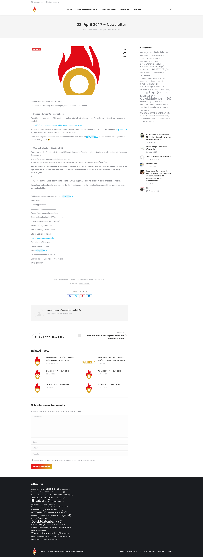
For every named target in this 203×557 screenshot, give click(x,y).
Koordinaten (165, 90)
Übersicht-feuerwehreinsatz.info (158, 116)
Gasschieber (144, 81)
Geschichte (157, 81)
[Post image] (37, 361)
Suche (165, 107)
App (151, 53)
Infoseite (145, 89)
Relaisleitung (147, 101)
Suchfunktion (144, 110)
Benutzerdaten (145, 55)
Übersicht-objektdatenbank (148, 118)
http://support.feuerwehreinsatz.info (59, 313)
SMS (159, 107)
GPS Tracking (147, 86)
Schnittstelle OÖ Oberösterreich (158, 156)
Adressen (144, 53)
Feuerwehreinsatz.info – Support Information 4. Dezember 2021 (60, 359)
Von (82, 280)
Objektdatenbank (84, 283)
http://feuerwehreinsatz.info (42, 238)
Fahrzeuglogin (159, 72)
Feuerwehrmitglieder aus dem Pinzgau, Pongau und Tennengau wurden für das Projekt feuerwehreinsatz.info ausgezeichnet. (158, 176)
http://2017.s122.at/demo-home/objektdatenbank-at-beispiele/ (57, 125)
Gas (164, 78)
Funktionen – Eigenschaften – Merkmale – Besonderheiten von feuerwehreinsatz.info (158, 136)
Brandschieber (154, 58)
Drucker (157, 61)
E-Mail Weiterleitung (150, 64)
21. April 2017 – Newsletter (57, 371)
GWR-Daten (160, 87)
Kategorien (156, 90)
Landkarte (144, 93)
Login (155, 92)
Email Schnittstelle (146, 72)
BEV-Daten (144, 58)
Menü (164, 93)
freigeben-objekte (146, 75)
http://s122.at (121, 129)
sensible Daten (148, 107)
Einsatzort (159, 69)
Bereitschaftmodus (158, 55)
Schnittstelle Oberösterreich (159, 104)
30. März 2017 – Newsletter (109, 371)
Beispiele (161, 52)
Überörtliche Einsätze (147, 121)
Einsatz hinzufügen (152, 66)
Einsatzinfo (144, 70)
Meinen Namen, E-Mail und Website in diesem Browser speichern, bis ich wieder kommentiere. (65, 460)
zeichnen (143, 116)
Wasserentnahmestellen (155, 113)
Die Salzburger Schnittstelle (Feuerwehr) (156, 148)
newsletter (36, 49)
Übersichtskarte (164, 118)
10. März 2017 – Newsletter (57, 384)
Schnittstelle (144, 104)
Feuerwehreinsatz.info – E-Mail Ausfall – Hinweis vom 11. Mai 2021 (112, 359)
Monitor (147, 95)
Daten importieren (146, 61)
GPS (148, 188)
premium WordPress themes (73, 551)
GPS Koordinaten (149, 84)
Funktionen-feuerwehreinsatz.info (150, 78)
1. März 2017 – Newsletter (109, 384)
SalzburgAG (159, 102)
